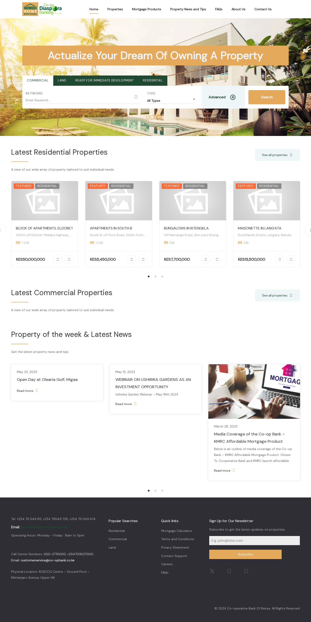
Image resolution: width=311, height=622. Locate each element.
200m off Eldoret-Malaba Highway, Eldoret (48, 235)
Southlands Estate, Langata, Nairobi (264, 235)
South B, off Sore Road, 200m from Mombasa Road (129, 235)
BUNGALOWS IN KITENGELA (186, 228)
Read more (25, 391)
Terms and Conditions (177, 539)
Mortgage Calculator (176, 531)
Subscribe (245, 554)
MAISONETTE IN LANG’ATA (259, 228)
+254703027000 (80, 554)
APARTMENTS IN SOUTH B (111, 228)
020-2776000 (55, 554)
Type (151, 93)
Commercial (38, 80)
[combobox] (171, 99)
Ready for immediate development (104, 80)
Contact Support (174, 556)
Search (267, 97)
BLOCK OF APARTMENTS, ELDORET (44, 228)
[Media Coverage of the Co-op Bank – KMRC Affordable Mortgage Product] (254, 391)
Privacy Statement (175, 547)
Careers (167, 564)
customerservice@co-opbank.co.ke (47, 560)
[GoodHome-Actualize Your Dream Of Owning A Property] (42, 9)
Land (62, 80)
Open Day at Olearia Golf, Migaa (47, 379)
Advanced (217, 97)
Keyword (34, 93)
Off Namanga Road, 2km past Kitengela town (197, 235)
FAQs (164, 572)
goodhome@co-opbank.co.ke (44, 527)
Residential (153, 80)
